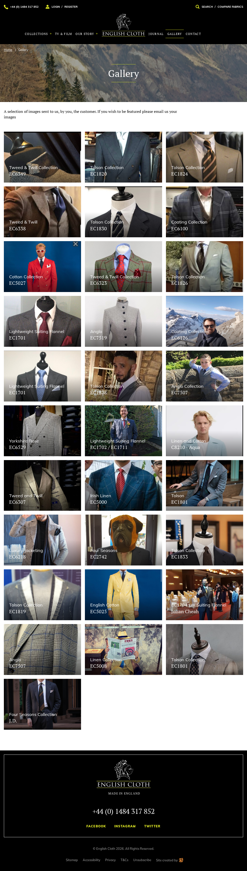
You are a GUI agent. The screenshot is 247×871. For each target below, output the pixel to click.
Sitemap (72, 860)
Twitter (152, 826)
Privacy (110, 860)
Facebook (96, 826)
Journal (156, 34)
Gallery (174, 34)
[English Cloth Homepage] (123, 777)
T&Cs (124, 860)
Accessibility (91, 860)
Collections (37, 34)
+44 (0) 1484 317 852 (123, 811)
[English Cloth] (123, 25)
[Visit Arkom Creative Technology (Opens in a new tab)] (180, 861)
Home (8, 50)
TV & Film (63, 34)
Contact (193, 34)
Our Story (85, 34)
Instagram (125, 826)
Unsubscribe (142, 860)
